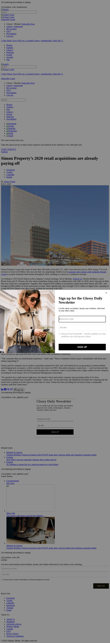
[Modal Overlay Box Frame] (55, 321)
